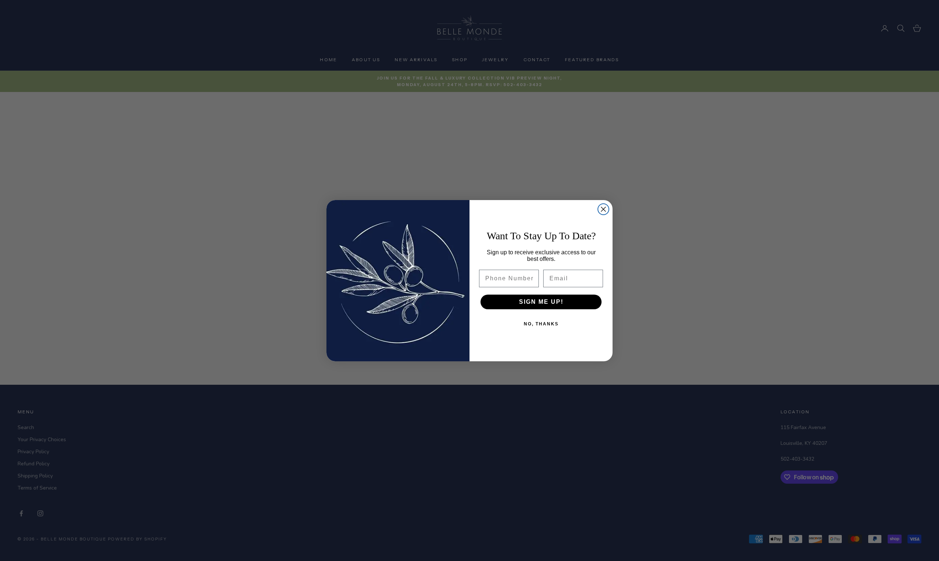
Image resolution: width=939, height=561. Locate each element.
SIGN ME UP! (541, 302)
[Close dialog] (603, 209)
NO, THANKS (541, 323)
